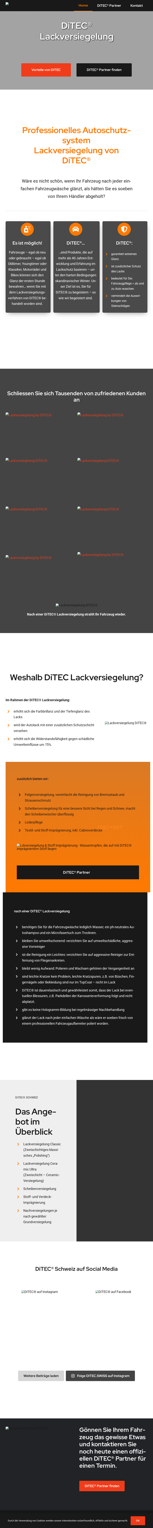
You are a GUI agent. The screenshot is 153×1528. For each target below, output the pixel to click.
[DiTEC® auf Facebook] (113, 1292)
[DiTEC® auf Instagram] (39, 1292)
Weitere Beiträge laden (41, 1376)
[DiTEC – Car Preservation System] (21, 4)
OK (138, 1520)
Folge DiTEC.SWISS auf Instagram (103, 1376)
